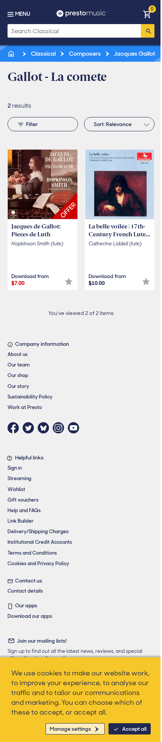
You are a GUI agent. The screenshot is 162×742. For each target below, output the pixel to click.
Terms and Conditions (32, 553)
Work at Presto (25, 407)
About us (18, 354)
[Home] (12, 54)
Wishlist (16, 489)
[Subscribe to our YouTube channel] (75, 427)
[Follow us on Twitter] (30, 427)
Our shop (18, 375)
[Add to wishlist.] (68, 281)
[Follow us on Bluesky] (45, 427)
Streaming (19, 478)
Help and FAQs (24, 510)
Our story (18, 386)
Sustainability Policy (30, 397)
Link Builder (21, 521)
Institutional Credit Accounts (40, 542)
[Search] (147, 31)
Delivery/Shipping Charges (38, 531)
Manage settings (70, 728)
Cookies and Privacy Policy (38, 563)
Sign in (15, 468)
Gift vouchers (23, 500)
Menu (22, 14)
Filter (32, 124)
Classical (43, 54)
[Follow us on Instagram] (60, 427)
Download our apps (30, 616)
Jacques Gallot (134, 54)
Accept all (134, 728)
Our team (19, 365)
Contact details (25, 591)
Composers (84, 54)
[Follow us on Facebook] (15, 427)
